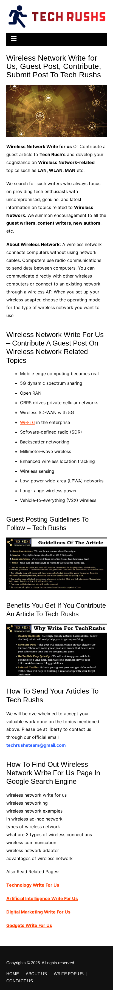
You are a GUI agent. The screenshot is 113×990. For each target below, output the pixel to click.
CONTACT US (19, 981)
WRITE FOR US (69, 974)
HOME (12, 974)
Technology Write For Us (32, 885)
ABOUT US (36, 974)
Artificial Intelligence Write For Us (42, 898)
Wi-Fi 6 (27, 422)
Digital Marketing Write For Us (38, 912)
